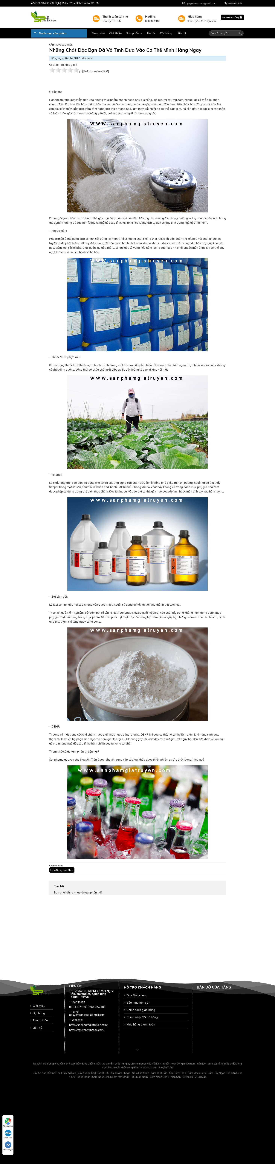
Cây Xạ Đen (69, 1072)
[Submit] (240, 33)
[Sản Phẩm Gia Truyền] (59, 17)
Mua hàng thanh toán (141, 1024)
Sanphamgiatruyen (61, 759)
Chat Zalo (8, 1138)
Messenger (8, 1149)
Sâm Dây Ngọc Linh (219, 1072)
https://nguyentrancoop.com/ (86, 1030)
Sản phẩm (133, 33)
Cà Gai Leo (54, 1072)
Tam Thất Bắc (159, 1072)
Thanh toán (40, 1020)
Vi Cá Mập (200, 1076)
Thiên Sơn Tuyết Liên (181, 1076)
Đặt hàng (166, 33)
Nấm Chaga (123, 1072)
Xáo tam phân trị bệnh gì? (82, 751)
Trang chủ (98, 33)
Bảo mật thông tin (138, 1002)
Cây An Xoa (40, 1072)
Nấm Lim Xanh (141, 1072)
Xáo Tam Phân (178, 1072)
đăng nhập (73, 892)
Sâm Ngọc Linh (159, 1076)
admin (89, 58)
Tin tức (151, 33)
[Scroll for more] (137, 1050)
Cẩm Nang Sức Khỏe (61, 45)
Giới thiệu (115, 33)
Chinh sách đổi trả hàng (142, 1017)
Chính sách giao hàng (141, 1010)
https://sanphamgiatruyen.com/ (88, 1025)
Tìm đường (8, 1126)
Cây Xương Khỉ (86, 1072)
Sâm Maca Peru (197, 1072)
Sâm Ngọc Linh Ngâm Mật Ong (110, 1076)
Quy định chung (137, 995)
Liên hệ (181, 33)
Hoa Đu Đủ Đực (106, 1072)
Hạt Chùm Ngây (139, 1076)
